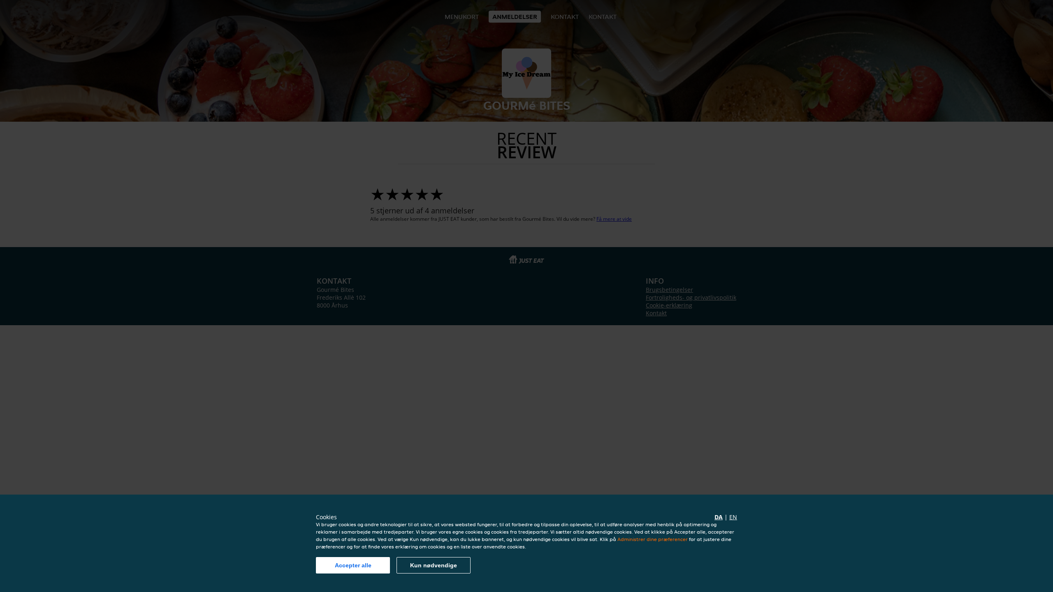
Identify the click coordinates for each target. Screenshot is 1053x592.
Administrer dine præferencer (652, 539)
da (718, 517)
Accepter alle (353, 565)
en (733, 517)
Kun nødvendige (433, 565)
